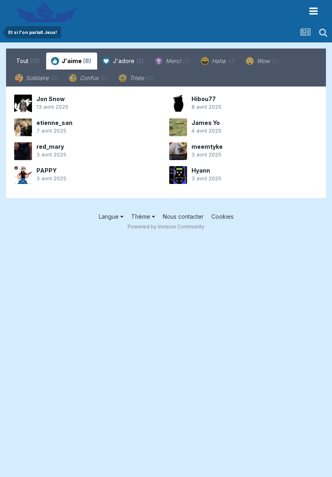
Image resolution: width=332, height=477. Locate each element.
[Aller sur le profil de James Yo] (178, 127)
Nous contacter (183, 216)
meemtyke (207, 146)
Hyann (201, 170)
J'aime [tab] (75, 60)
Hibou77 (204, 98)
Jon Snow (50, 98)
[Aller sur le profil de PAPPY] (23, 175)
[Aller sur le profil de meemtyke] (178, 151)
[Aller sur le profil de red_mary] (23, 151)
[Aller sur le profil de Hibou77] (178, 103)
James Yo (206, 122)
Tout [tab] (28, 60)
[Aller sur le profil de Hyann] (178, 175)
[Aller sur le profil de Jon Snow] (23, 103)
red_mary (50, 146)
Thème (141, 216)
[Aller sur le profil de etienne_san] (23, 127)
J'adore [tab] (127, 60)
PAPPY (46, 170)
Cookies (222, 216)
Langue (109, 216)
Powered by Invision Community (166, 227)
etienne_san (54, 122)
